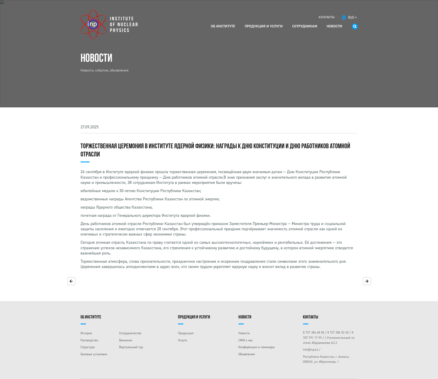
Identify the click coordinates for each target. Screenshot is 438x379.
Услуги (182, 340)
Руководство (89, 340)
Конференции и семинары (256, 347)
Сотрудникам (304, 26)
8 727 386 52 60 (338, 332)
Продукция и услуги (264, 26)
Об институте (223, 26)
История (86, 333)
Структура (88, 347)
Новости (334, 26)
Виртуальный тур (131, 347)
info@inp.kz (310, 349)
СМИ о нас (245, 340)
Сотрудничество (130, 333)
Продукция (185, 333)
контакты (326, 17)
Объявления (246, 354)
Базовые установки (94, 354)
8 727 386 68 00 (313, 332)
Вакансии (125, 340)
